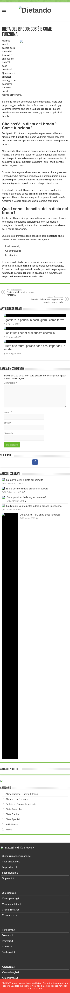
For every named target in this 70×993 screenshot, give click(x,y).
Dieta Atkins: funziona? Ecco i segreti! (40, 514)
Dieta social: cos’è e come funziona (20, 292)
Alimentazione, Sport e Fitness (22, 794)
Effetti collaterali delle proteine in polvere (27, 488)
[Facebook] (35, 462)
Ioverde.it (7, 946)
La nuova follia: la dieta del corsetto (24, 479)
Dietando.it (7, 935)
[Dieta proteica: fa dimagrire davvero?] (3, 497)
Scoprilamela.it (10, 872)
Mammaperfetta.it (11, 904)
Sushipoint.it (8, 952)
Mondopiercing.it (10, 898)
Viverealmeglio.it (10, 972)
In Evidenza (12, 824)
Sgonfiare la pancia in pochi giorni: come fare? (34, 320)
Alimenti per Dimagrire (17, 799)
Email (7, 422)
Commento (10, 382)
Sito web (8, 433)
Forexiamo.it (8, 929)
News (9, 829)
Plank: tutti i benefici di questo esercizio (29, 333)
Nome (8, 412)
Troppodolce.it (9, 867)
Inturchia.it (7, 941)
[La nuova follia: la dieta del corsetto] (3, 479)
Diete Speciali (13, 819)
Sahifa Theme (9, 983)
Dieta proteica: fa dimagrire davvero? (26, 497)
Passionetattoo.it (11, 861)
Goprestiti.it (8, 878)
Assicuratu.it (8, 966)
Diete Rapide (12, 814)
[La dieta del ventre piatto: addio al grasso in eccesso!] (3, 506)
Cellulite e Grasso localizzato (21, 804)
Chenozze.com (10, 915)
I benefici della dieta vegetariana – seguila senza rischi (46, 299)
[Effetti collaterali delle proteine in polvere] (3, 488)
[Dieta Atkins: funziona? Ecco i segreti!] (10, 636)
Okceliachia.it (9, 892)
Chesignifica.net (10, 909)
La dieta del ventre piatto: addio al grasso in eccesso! (34, 506)
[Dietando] (35, 10)
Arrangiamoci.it (10, 977)
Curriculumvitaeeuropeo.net (16, 856)
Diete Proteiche (14, 809)
